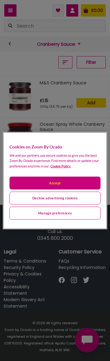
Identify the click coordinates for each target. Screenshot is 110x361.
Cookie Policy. (60, 166)
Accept (55, 183)
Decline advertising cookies (55, 198)
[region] (55, 180)
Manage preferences (55, 213)
